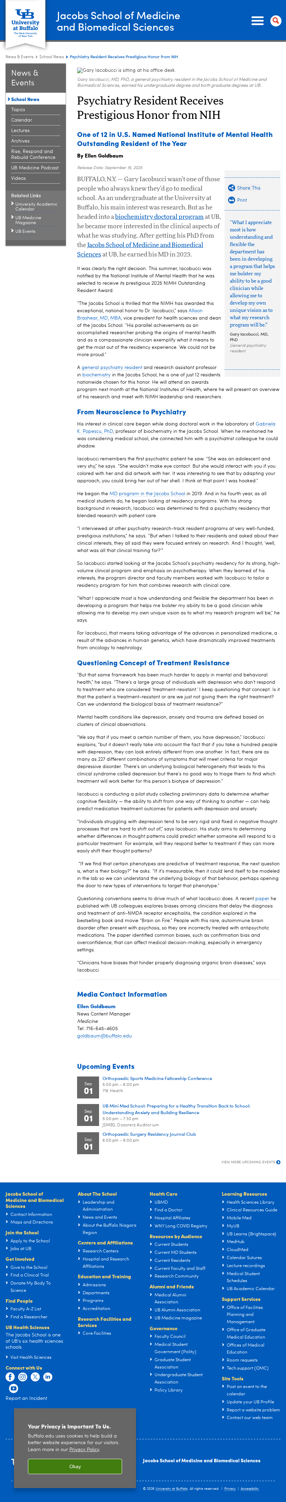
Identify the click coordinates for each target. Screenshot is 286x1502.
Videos (18, 178)
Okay (75, 1466)
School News (51, 57)
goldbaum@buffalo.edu (104, 1036)
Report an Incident (26, 1398)
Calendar (21, 120)
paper (262, 898)
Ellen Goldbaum (96, 1006)
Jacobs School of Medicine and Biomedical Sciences (202, 1460)
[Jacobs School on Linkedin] (47, 1377)
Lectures (20, 130)
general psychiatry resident (112, 367)
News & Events (19, 57)
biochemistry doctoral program (159, 217)
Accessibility (250, 1488)
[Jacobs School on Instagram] (22, 1377)
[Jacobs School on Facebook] (10, 1377)
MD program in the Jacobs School (147, 493)
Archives (20, 141)
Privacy (230, 1488)
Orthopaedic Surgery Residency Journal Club (149, 1134)
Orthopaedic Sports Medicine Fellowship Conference (157, 1078)
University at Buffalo (172, 1488)
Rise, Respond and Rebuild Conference (33, 154)
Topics (18, 109)
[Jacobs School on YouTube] (13, 1388)
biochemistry (96, 375)
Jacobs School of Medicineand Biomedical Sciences (118, 20)
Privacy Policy (84, 1450)
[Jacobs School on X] (35, 1377)
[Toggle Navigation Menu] (265, 21)
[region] (75, 1448)
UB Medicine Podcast (35, 168)
